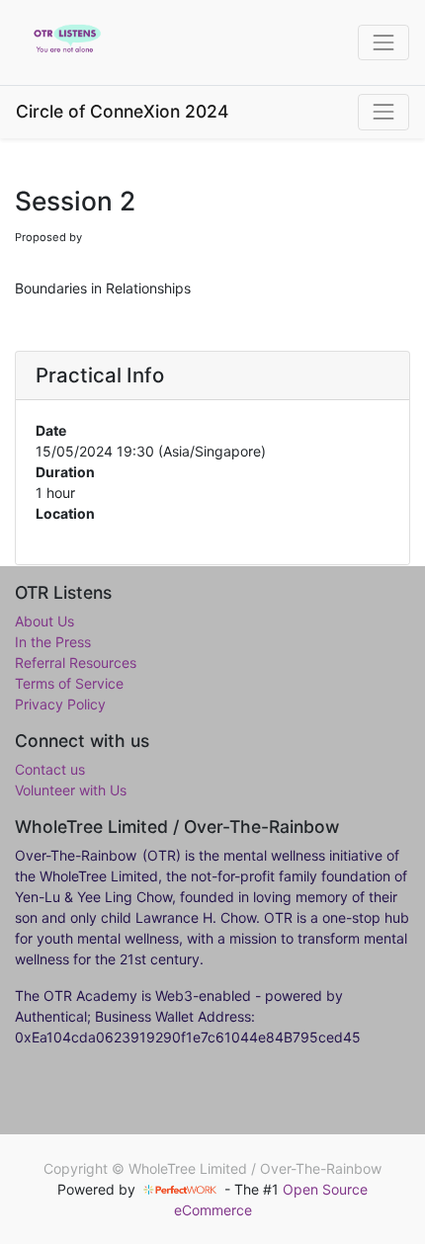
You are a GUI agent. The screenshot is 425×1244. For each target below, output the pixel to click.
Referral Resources (75, 662)
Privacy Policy (60, 704)
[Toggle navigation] (383, 111)
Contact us (50, 769)
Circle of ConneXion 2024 (122, 111)
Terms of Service (69, 683)
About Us (44, 621)
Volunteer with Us (71, 790)
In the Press (53, 641)
